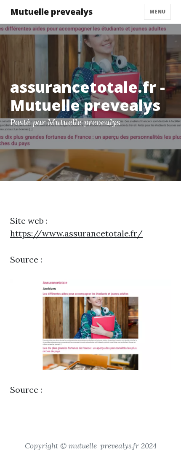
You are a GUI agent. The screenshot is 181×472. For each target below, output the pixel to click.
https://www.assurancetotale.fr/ (76, 233)
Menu (157, 11)
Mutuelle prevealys (51, 11)
